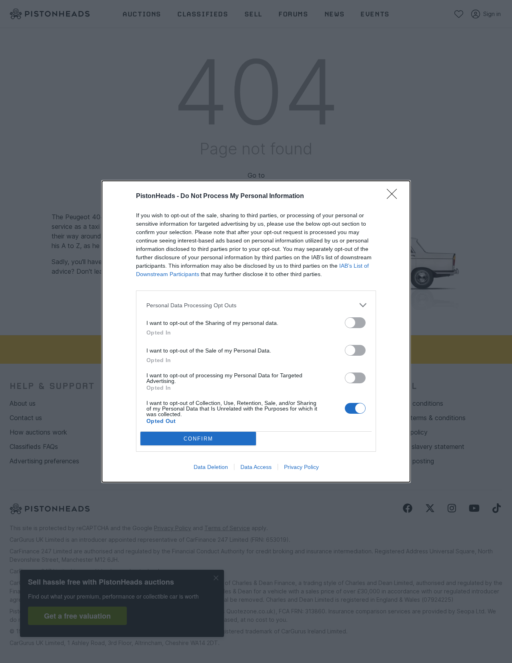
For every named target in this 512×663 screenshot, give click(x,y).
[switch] (355, 322)
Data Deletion (211, 467)
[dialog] (256, 331)
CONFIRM (198, 439)
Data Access (256, 467)
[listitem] (256, 305)
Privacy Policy (301, 467)
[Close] (394, 196)
